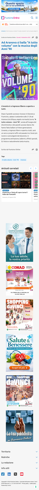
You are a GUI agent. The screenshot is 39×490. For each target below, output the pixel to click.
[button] (31, 168)
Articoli (3, 31)
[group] (16, 187)
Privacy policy (25, 483)
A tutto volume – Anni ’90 (10, 160)
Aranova (23, 160)
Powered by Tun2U (6, 485)
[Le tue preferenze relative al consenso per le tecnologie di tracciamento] (36, 487)
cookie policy (33, 483)
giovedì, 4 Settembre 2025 (23, 37)
